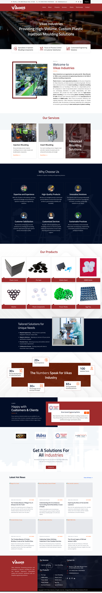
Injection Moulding (46, 565)
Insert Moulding (59, 565)
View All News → (88, 477)
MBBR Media (88, 280)
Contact (87, 7)
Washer (13, 307)
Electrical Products (45, 585)
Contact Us (51, 467)
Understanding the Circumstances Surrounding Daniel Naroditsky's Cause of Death (51, 505)
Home (44, 7)
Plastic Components (38, 307)
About (49, 7)
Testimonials (79, 7)
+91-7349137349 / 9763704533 (46, 1)
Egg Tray (88, 307)
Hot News (31, 499)
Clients (71, 7)
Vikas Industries (51, 590)
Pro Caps (38, 280)
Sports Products (59, 585)
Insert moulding (59, 575)
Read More (16, 155)
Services (64, 7)
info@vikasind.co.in (62, 1)
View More (75, 154)
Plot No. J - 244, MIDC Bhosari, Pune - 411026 (24, 1)
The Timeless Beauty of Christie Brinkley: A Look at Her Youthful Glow (22, 540)
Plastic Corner (14, 280)
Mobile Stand (63, 280)
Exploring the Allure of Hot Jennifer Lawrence (78, 504)
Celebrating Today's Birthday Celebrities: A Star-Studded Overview (50, 540)
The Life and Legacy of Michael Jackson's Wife (77, 540)
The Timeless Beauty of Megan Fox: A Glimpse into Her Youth (22, 504)
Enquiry (87, 1)
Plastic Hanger (44, 582)
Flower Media (63, 307)
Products (57, 7)
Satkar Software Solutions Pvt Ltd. (80, 590)
